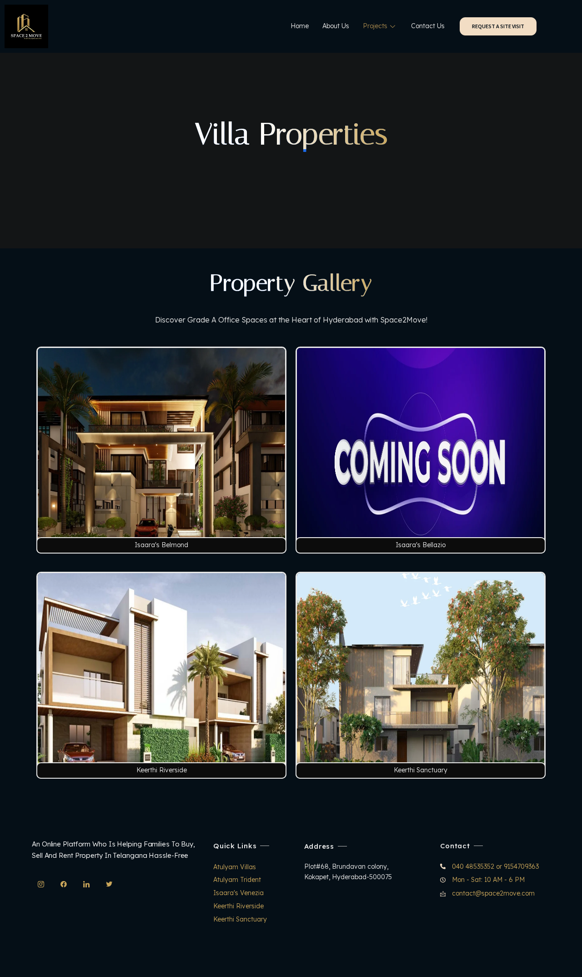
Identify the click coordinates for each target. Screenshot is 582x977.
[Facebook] (64, 884)
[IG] (41, 884)
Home (300, 26)
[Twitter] (109, 884)
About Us (335, 26)
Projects (375, 26)
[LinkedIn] (86, 884)
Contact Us (428, 26)
